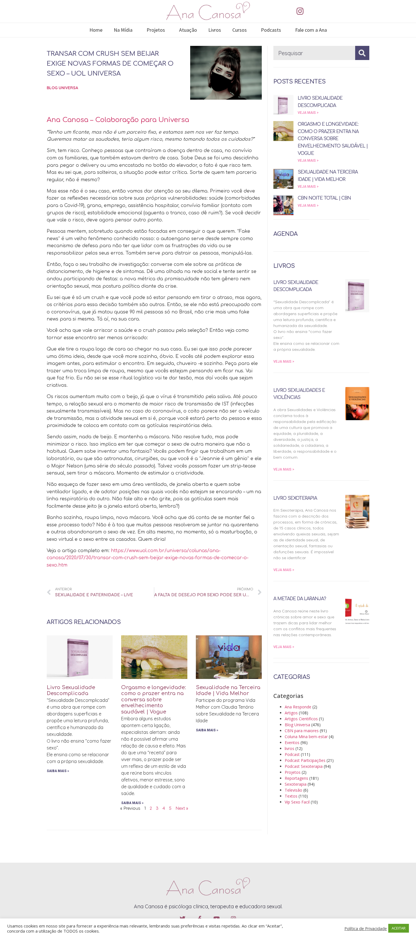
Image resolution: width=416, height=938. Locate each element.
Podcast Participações (305, 760)
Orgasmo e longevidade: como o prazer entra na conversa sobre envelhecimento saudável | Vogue (153, 700)
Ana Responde (298, 707)
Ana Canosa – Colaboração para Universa (118, 120)
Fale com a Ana (311, 30)
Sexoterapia (295, 784)
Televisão (293, 790)
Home (95, 30)
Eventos (292, 742)
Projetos (156, 30)
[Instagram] (300, 11)
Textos (291, 796)
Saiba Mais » (58, 771)
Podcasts (271, 30)
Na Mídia (123, 30)
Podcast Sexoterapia (304, 766)
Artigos (291, 712)
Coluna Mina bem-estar (306, 736)
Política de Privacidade (365, 928)
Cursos (239, 30)
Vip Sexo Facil (297, 802)
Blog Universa (62, 87)
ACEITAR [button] (399, 928)
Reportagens (296, 778)
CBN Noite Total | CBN (324, 198)
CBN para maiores (302, 730)
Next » (181, 808)
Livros (214, 30)
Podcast (292, 754)
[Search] (362, 53)
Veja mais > (308, 113)
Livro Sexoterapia (295, 498)
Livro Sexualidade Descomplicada (71, 690)
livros (289, 748)
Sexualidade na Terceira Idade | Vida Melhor (228, 690)
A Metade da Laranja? (299, 598)
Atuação (188, 30)
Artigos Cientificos (301, 718)
